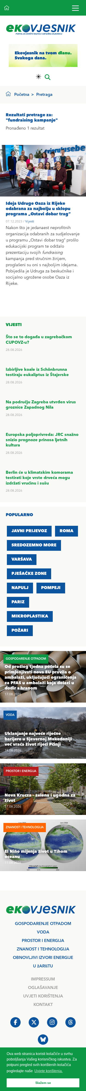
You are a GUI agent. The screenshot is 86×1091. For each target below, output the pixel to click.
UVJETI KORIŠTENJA (43, 996)
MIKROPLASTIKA (29, 616)
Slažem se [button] (43, 1083)
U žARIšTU (43, 966)
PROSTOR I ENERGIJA (43, 941)
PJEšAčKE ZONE (29, 574)
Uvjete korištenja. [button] (48, 1071)
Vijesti (29, 221)
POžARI (19, 631)
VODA (43, 932)
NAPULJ (19, 588)
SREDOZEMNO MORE (33, 545)
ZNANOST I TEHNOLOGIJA (43, 949)
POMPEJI (51, 588)
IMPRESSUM (43, 979)
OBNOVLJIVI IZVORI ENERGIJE (43, 958)
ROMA (66, 531)
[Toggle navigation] (75, 8)
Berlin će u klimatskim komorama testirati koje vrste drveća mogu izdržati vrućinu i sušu (39, 478)
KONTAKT (43, 1005)
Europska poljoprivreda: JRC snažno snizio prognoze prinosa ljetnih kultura (42, 440)
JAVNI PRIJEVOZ (29, 531)
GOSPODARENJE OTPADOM (43, 924)
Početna (21, 95)
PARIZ (18, 602)
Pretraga (44, 95)
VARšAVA (21, 559)
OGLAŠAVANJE (43, 988)
